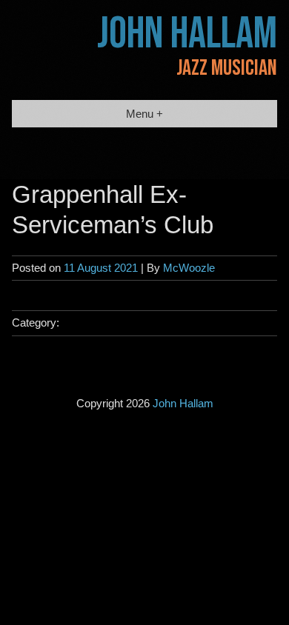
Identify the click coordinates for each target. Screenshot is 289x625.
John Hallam (187, 34)
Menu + (144, 113)
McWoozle (189, 267)
